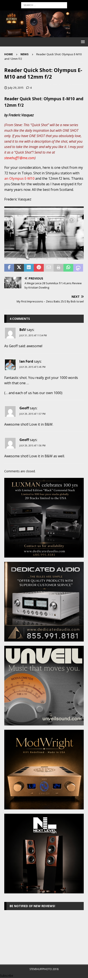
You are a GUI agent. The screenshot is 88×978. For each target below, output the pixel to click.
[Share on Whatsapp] (68, 268)
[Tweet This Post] (19, 268)
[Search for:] (44, 5)
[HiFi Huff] (44, 35)
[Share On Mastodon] (78, 268)
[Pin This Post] (39, 268)
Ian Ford (26, 361)
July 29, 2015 (15, 88)
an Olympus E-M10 (19, 178)
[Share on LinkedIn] (29, 268)
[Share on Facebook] (9, 268)
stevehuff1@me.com (19, 158)
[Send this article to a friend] (49, 268)
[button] (82, 41)
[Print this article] (58, 268)
